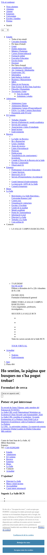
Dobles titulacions (18, 49)
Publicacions (16, 153)
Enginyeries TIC (18, 72)
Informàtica (16, 75)
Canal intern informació (16, 488)
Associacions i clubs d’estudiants (25, 127)
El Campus (10, 115)
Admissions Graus (19, 103)
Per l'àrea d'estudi (18, 65)
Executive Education (20, 58)
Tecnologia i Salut (18, 91)
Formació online (18, 56)
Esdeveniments (17, 132)
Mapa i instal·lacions (14, 483)
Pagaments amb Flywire (21, 113)
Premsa (9, 21)
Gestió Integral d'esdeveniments (24, 182)
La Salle (9, 191)
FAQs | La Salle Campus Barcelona (26, 110)
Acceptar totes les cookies (23, 550)
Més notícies (6, 431)
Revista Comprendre (19, 163)
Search (9, 25)
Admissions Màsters (19, 106)
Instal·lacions (16, 129)
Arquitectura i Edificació (21, 68)
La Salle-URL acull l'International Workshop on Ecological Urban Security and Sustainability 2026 (22, 413)
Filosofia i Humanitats (20, 89)
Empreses (10, 14)
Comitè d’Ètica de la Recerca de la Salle (28, 160)
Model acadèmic (18, 210)
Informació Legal (18, 215)
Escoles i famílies (13, 18)
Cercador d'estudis (19, 41)
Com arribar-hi (17, 222)
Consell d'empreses (19, 186)
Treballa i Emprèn (18, 120)
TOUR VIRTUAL (19, 346)
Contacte (10, 224)
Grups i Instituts (18, 144)
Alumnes (10, 9)
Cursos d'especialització (21, 53)
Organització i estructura (21, 203)
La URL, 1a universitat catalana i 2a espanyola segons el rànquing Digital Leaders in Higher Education (23, 427)
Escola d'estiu (17, 60)
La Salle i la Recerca (19, 139)
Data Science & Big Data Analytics (26, 87)
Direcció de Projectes (20, 84)
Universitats (11, 16)
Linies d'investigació (19, 148)
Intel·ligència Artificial (20, 77)
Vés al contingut (7, 2)
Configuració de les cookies (23, 535)
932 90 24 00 (16, 286)
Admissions (11, 98)
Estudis (9, 37)
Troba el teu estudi (19, 39)
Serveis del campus (19, 125)
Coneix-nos (16, 201)
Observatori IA (17, 165)
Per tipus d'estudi (18, 44)
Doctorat (15, 63)
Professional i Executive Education (25, 170)
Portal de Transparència (21, 212)
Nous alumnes (12, 7)
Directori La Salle (18, 217)
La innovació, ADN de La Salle (24, 184)
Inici (8, 362)
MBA (13, 82)
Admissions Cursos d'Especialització (26, 108)
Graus (13, 46)
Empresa (9, 167)
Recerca (9, 134)
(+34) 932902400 (12, 447)
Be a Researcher (18, 141)
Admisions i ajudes (24, 96)
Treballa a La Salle (19, 219)
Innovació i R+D (18, 174)
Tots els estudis (23, 94)
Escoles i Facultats (19, 205)
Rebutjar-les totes (23, 543)
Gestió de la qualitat (19, 208)
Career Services (17, 172)
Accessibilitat (11, 486)
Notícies (14, 355)
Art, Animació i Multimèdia (22, 70)
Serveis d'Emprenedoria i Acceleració (26, 177)
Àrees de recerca (18, 146)
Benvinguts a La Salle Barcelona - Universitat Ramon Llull (25, 197)
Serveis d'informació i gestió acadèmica (27, 122)
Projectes (15, 151)
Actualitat (10, 350)
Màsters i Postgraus (19, 51)
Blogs (8, 189)
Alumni (9, 11)
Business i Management (21, 79)
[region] (23, 528)
